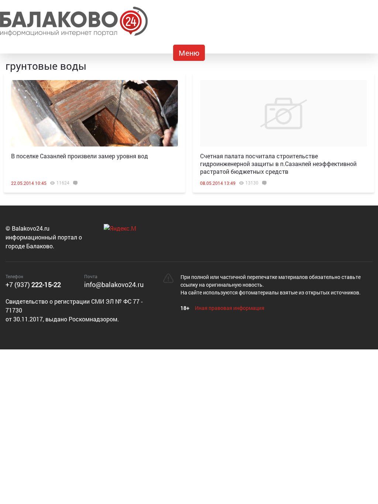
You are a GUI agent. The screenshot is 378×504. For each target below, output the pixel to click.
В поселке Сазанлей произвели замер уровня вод (79, 156)
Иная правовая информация (229, 307)
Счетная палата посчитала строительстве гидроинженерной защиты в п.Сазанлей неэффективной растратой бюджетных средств (278, 163)
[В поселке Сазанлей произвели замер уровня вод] (94, 113)
